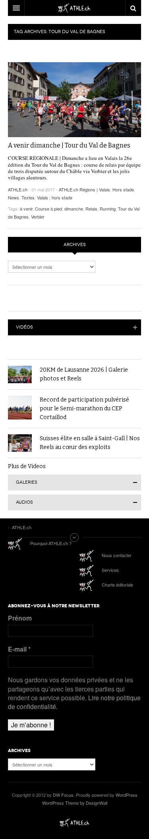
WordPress (126, 795)
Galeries (26, 482)
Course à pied (48, 208)
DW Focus (74, 8)
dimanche (73, 208)
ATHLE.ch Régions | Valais (84, 189)
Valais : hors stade (54, 197)
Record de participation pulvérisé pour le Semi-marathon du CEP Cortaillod (84, 408)
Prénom (20, 618)
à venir (26, 208)
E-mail (19, 649)
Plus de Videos (27, 466)
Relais (91, 208)
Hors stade (123, 189)
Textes (28, 197)
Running (108, 208)
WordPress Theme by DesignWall (74, 803)
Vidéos (24, 327)
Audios (24, 502)
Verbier (38, 216)
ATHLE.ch (17, 189)
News (13, 197)
